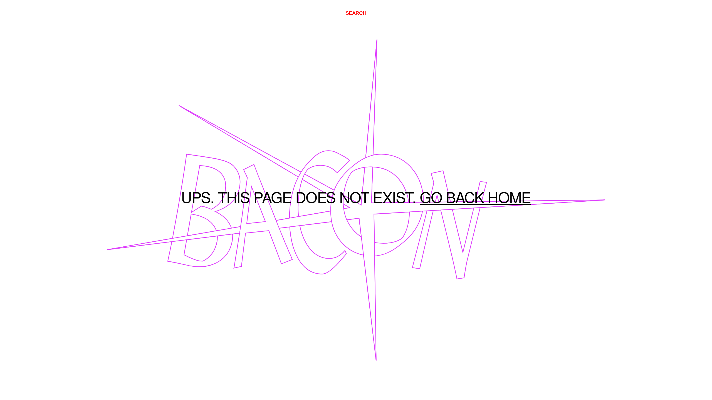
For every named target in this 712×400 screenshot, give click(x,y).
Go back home (475, 199)
